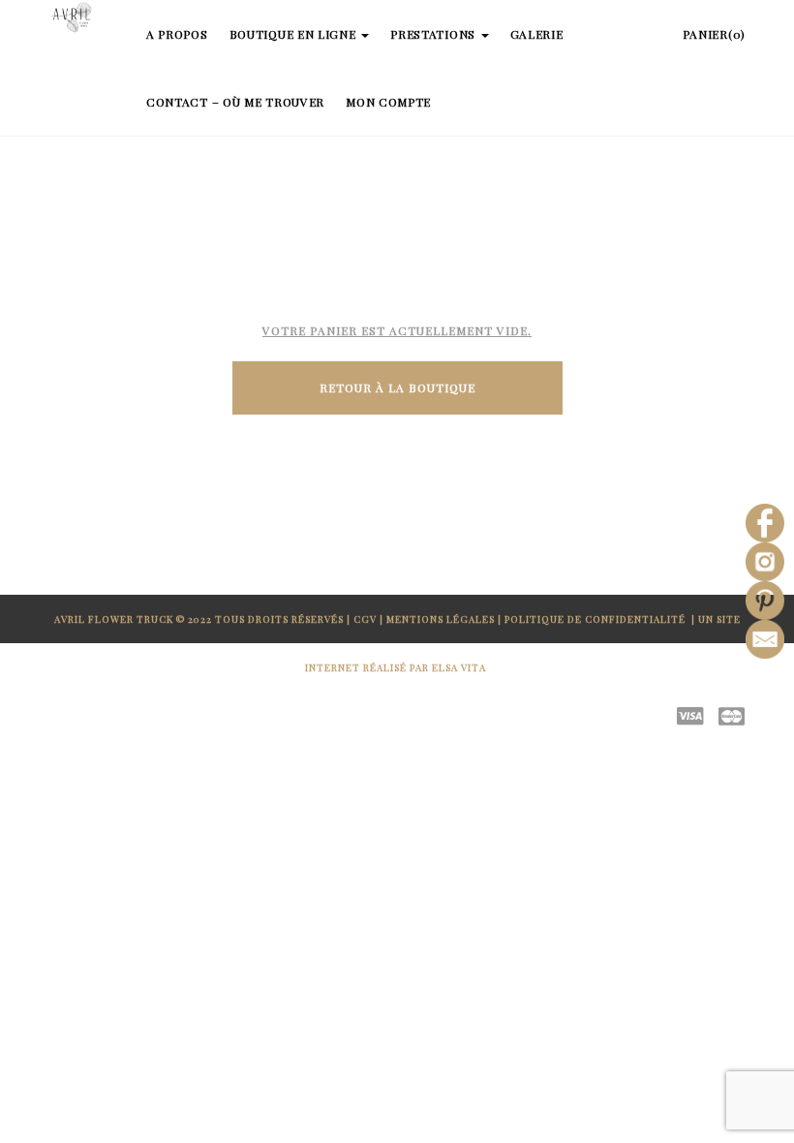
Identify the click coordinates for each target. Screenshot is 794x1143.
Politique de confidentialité (596, 619)
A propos (177, 34)
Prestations (434, 34)
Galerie (537, 34)
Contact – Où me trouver (235, 101)
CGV (365, 619)
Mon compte (388, 101)
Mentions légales (440, 619)
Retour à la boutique (397, 387)
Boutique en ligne (294, 34)
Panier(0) (714, 34)
